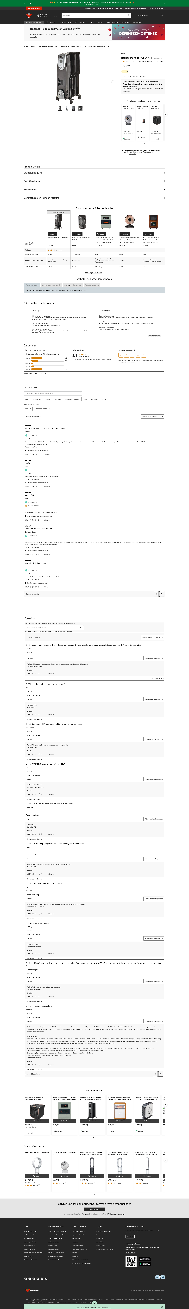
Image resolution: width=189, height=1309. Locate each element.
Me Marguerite (31, 927)
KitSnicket (31, 707)
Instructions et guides (54, 1259)
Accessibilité (99, 1242)
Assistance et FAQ (29, 1235)
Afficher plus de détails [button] (93, 273)
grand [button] (104, 399)
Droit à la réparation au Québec (104, 1249)
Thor (27, 767)
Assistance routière (53, 1242)
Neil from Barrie (30, 532)
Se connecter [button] (156, 8)
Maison (33, 46)
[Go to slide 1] (60, 108)
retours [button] (85, 399)
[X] (29, 1279)
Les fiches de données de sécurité (33, 1252)
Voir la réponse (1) (158, 678)
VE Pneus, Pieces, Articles (55, 1238)
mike (26, 498)
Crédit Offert (91, 8)
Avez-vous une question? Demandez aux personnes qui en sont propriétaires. (50, 623)
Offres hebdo (66, 22)
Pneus (100, 22)
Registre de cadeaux (53, 1249)
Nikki (27, 688)
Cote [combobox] (26, 408)
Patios (92, 22)
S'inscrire (130, 1237)
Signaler (47, 454)
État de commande (29, 1238)
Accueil (26, 46)
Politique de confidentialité (103, 1231)
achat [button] (26, 399)
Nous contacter (28, 1256)
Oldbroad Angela (32, 970)
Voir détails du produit (145, 61)
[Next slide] (164, 3)
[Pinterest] (42, 1279)
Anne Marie (30, 727)
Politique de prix (100, 1245)
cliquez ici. (132, 154)
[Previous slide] (25, 3)
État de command (143, 15)
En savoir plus (130, 1253)
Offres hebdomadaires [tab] (31, 285)
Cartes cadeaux (52, 1245)
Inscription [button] (102, 8)
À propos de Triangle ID (78, 1235)
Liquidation (81, 22)
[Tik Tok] (46, 1279)
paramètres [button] (58, 399)
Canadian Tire (32, 747)
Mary (28, 887)
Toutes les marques (77, 1245)
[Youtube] (38, 1279)
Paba (26, 466)
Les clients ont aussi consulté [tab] (51, 285)
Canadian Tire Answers (35, 787)
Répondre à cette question (154, 658)
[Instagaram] (33, 1279)
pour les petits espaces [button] (72, 399)
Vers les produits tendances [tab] (73, 285)
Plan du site (99, 1238)
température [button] (94, 399)
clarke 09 (29, 1009)
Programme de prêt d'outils (55, 1256)
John (26, 567)
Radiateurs (65, 46)
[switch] (28, 244)
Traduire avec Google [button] (33, 695)
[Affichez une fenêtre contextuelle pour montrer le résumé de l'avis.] (39, 1185)
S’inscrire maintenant (118, 1214)
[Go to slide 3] (73, 108)
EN (162, 8)
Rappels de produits (29, 1249)
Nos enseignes (76, 1238)
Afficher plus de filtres (31, 404)
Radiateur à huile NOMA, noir (136, 57)
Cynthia (28, 648)
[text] (37, 1185)
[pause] (30, 3)
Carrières (75, 1242)
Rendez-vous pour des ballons (56, 1252)
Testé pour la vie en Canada (79, 1249)
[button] (128, 15)
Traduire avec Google (32, 447)
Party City (125, 22)
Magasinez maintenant (92, 4)
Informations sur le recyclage (80, 1259)
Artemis (27, 432)
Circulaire (52, 22)
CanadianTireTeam (34, 946)
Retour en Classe (112, 22)
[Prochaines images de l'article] (113, 82)
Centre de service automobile (56, 1235)
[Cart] (162, 15)
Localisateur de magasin (30, 1231)
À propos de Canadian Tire (79, 1231)
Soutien (111, 8)
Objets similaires (160, 61)
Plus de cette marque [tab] (92, 285)
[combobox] (154, 416)
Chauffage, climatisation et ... (48, 46)
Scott (28, 847)
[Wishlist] (155, 15)
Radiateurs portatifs (78, 46)
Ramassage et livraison (30, 1242)
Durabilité (75, 1256)
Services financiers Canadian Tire (57, 1231)
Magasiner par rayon (35, 22)
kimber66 (29, 807)
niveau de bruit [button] (37, 399)
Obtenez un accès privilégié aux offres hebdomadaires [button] (93, 1307)
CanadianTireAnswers (35, 666)
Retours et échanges (29, 1245)
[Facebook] (25, 1279)
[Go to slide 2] (66, 108)
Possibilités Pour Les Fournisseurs (81, 1263)
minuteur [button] (47, 399)
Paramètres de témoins (30, 1259)
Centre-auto (137, 22)
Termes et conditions (102, 1235)
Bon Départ (75, 1252)
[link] (128, 61)
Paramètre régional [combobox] (41, 408)
